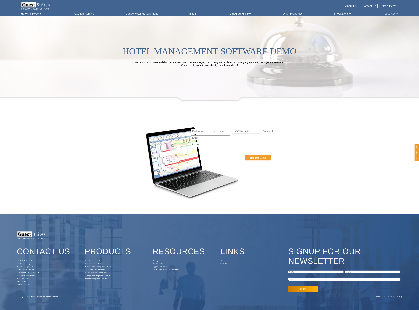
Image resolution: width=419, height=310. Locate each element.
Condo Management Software (95, 270)
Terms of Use (381, 297)
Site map (398, 297)
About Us (351, 6)
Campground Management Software (97, 276)
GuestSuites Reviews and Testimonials (166, 270)
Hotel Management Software (94, 264)
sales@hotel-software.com (26, 276)
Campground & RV (239, 13)
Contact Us (369, 6)
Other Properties (293, 13)
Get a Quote (157, 261)
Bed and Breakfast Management (96, 272)
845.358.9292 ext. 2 (33, 272)
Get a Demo (389, 6)
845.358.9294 (26, 270)
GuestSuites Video (159, 264)
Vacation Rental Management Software (98, 267)
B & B (192, 13)
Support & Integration (160, 267)
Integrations (341, 13)
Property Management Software (96, 279)
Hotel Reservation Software (94, 261)
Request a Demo (417, 152)
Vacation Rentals (83, 13)
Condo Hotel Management (142, 13)
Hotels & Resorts (31, 13)
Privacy (391, 297)
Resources (389, 13)
